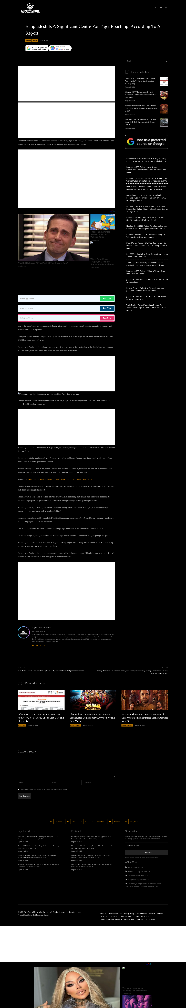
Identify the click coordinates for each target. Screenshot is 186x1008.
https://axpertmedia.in (38, 606)
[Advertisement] (66, 83)
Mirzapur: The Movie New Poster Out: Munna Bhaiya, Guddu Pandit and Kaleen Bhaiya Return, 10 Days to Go (147, 209)
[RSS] (41, 619)
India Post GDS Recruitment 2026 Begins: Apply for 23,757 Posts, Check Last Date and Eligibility (140, 81)
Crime (28, 40)
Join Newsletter (146, 827)
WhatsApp (100, 796)
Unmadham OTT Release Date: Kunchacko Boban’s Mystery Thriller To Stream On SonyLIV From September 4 (146, 198)
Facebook (58, 796)
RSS (73, 796)
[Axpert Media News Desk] (24, 611)
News (35, 40)
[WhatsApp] (92, 796)
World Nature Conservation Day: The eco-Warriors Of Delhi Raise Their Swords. (60, 454)
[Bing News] (166, 8)
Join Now (107, 273)
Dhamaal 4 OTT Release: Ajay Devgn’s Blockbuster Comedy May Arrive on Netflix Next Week (140, 94)
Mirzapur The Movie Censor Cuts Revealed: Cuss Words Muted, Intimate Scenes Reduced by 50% (141, 108)
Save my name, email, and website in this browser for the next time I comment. (44, 764)
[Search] (165, 61)
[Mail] (37, 619)
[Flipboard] (33, 619)
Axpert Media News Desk (41, 602)
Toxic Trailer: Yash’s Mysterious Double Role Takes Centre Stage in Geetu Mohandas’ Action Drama (146, 308)
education (21, 700)
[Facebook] (51, 796)
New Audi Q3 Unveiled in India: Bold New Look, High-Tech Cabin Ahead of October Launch (140, 122)
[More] (98, 54)
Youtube (117, 796)
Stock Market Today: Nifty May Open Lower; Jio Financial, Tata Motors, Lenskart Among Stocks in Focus (146, 245)
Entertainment (75, 700)
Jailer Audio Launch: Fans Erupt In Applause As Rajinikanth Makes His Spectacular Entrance (51, 645)
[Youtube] (161, 8)
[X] (155, 8)
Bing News (134, 796)
